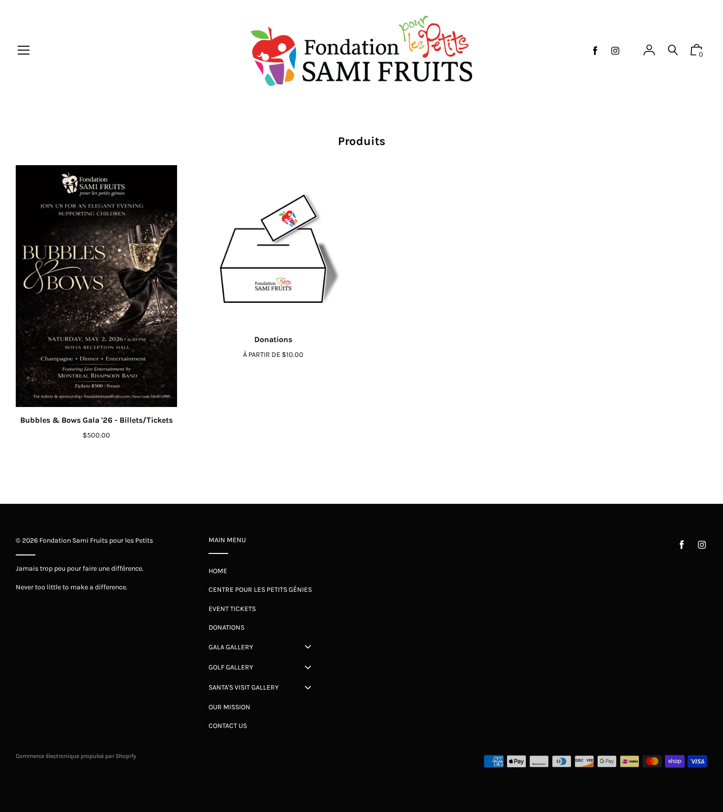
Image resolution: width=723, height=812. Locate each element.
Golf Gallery (231, 667)
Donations (273, 339)
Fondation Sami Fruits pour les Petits (96, 540)
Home (218, 571)
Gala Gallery (231, 647)
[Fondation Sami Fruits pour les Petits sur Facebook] (595, 51)
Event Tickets (232, 609)
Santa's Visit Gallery (244, 687)
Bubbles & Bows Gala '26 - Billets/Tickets (96, 420)
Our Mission (229, 707)
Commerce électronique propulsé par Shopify (76, 756)
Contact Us (228, 726)
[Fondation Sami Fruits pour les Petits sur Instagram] (615, 51)
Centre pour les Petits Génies (260, 589)
